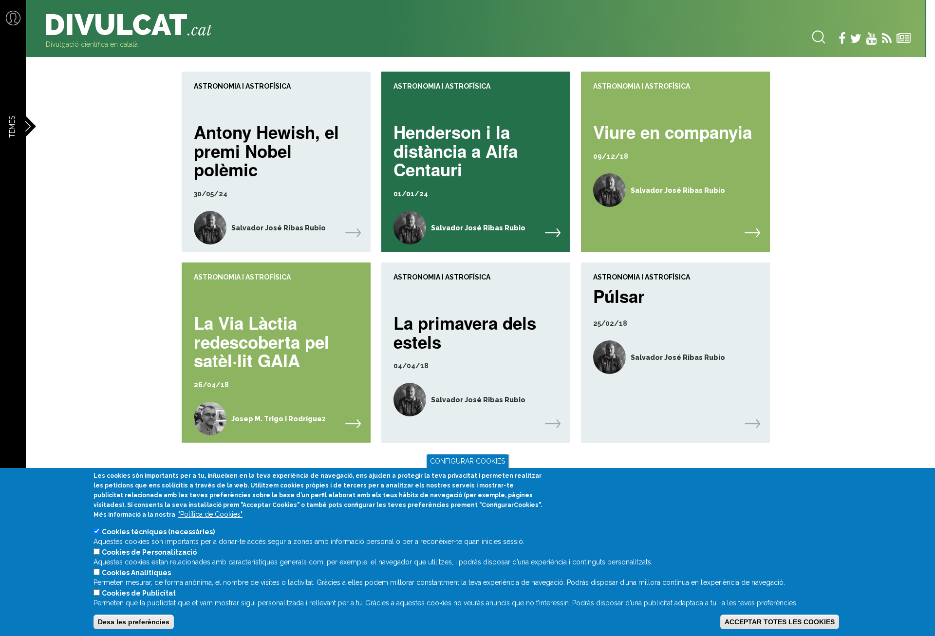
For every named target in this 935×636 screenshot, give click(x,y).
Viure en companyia (672, 131)
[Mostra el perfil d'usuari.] (204, 227)
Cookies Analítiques (136, 573)
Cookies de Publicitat (139, 593)
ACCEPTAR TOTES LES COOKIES (780, 622)
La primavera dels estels (464, 331)
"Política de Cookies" (210, 514)
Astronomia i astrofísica (242, 86)
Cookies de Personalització (149, 552)
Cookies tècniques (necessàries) (158, 532)
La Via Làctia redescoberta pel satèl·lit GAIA (261, 340)
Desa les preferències (133, 622)
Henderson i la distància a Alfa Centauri (455, 149)
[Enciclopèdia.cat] (132, 25)
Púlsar (619, 295)
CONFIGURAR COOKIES (467, 461)
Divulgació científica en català (92, 44)
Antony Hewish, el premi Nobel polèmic (266, 149)
